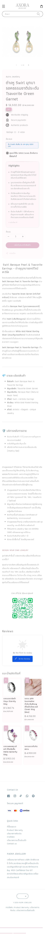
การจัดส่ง (11, 836)
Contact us (12, 843)
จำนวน (8, 231)
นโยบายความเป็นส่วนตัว (16, 840)
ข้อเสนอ (9, 138)
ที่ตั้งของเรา (11, 826)
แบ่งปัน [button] (12, 253)
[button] (3, 6)
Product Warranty (15, 830)
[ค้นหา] (38, 14)
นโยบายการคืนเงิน (14, 833)
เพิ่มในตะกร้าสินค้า (22, 245)
